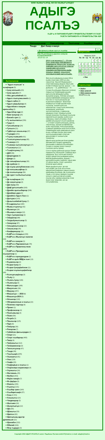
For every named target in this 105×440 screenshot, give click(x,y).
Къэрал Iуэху (12, 265)
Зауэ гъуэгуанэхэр (15, 215)
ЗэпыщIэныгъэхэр (15, 226)
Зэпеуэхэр (11, 223)
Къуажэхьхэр (13, 262)
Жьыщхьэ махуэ (14, 212)
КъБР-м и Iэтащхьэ (15, 234)
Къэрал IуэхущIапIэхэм (17, 268)
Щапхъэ (10, 414)
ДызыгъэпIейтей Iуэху (17, 201)
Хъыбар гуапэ (13, 390)
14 (90, 68)
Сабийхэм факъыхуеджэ (18, 332)
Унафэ (10, 362)
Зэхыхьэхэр (12, 229)
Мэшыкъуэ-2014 (14, 297)
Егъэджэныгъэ (13, 204)
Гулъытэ (11, 128)
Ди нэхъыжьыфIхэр (16, 170)
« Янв (85, 77)
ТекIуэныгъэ (12, 343)
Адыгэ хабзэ (12, 101)
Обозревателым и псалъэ (18, 302)
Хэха (9, 395)
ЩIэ (8, 409)
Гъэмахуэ (11, 142)
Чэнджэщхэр (12, 401)
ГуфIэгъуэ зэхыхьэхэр (17, 131)
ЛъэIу (9, 277)
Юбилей (10, 425)
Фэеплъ (10, 384)
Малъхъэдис (12, 286)
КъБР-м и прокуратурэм (17, 257)
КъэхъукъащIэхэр (15, 275)
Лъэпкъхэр (12, 283)
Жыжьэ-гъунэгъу (14, 207)
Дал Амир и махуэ (50, 46)
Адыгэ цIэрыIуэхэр (15, 104)
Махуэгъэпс (12, 288)
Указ (9, 359)
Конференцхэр (13, 231)
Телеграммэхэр (14, 346)
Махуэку (10, 291)
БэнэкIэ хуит (12, 118)
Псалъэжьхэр (13, 313)
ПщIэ (9, 324)
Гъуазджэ (11, 134)
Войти (83, 89)
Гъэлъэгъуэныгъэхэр (16, 139)
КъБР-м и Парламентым (17, 244)
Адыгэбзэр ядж (14, 112)
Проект (10, 307)
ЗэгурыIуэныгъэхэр (15, 220)
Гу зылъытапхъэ (14, 120)
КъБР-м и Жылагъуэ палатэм (20, 237)
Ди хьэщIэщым (13, 179)
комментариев (88, 93)
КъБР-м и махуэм (15, 241)
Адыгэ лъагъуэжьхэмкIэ (17, 98)
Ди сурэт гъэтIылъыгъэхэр (19, 175)
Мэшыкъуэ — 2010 (15, 294)
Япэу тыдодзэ (13, 428)
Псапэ (9, 316)
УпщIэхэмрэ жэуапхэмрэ (18, 368)
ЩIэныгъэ (11, 411)
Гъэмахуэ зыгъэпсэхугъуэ (18, 145)
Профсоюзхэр (13, 310)
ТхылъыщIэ (12, 354)
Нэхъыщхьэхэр (38, 43)
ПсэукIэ (10, 318)
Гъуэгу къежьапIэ (14, 137)
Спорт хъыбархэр (15, 338)
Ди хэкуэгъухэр (14, 182)
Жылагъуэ (11, 209)
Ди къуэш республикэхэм (18, 167)
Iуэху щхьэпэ (13, 93)
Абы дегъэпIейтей (15, 96)
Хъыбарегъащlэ (92, 43)
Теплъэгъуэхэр (13, 349)
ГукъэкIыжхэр (13, 126)
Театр (9, 340)
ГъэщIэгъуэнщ (13, 150)
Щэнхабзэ (11, 422)
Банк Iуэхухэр (13, 115)
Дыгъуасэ (11, 199)
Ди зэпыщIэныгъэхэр (16, 161)
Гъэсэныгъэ (12, 148)
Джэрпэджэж (12, 156)
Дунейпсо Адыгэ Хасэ (16, 196)
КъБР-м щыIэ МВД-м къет (18, 259)
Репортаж (11, 329)
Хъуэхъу (11, 387)
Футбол (10, 376)
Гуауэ (9, 123)
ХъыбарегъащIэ (14, 392)
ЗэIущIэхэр (12, 218)
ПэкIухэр (11, 327)
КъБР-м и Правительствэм (19, 247)
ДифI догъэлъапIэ (15, 188)
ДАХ (9, 153)
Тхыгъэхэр (73, 43)
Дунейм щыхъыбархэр (17, 190)
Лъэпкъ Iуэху (13, 280)
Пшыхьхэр (11, 321)
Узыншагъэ (12, 357)
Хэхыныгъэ (12, 398)
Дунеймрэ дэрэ (14, 193)
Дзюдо (10, 159)
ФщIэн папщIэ (13, 379)
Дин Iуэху (11, 185)
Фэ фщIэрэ (12, 381)
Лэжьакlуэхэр (57, 43)
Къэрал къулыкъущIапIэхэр (19, 270)
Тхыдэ (33, 46)
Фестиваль (12, 373)
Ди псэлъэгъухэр (14, 172)
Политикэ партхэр (15, 305)
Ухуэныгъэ (12, 370)
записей (86, 91)
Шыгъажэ (11, 403)
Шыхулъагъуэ (13, 406)
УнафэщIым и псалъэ (16, 365)
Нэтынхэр (11, 299)
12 (83, 68)
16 (96, 68)
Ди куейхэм (12, 164)
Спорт (9, 335)
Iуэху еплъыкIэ (13, 90)
